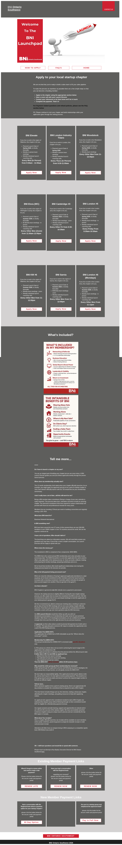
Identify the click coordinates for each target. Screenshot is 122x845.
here (43, 751)
